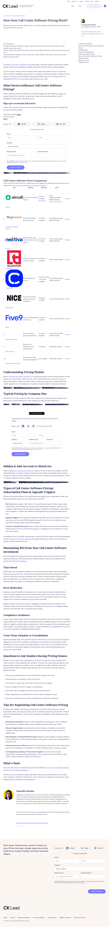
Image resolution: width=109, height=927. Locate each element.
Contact (81, 1)
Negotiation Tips (83, 62)
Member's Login (89, 1)
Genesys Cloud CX (11, 339)
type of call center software (21, 539)
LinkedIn (23, 124)
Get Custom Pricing (55, 201)
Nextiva (7, 248)
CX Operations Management (14, 16)
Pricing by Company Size (86, 52)
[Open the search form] (105, 6)
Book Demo (42, 201)
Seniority (10, 142)
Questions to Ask (83, 60)
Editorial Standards (24, 917)
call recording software (31, 597)
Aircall (7, 207)
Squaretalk (9, 268)
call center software (18, 64)
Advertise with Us (79, 917)
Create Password (42, 151)
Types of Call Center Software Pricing (90, 56)
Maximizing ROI (83, 58)
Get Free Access (94, 6)
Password (50, 439)
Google (43, 124)
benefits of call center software (15, 561)
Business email (11, 151)
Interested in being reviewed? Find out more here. (32, 823)
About (68, 1)
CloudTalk (8, 288)
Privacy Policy (23, 162)
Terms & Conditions (39, 917)
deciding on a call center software (20, 471)
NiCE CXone (9, 307)
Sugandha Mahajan (25, 791)
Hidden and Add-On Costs (86, 54)
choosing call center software (19, 376)
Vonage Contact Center (12, 363)
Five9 (7, 327)
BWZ (15, 920)
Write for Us (74, 1)
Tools (79, 6)
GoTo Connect (9, 351)
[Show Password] (66, 155)
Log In (19, 114)
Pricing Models (83, 50)
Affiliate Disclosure (65, 917)
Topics (72, 6)
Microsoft (62, 124)
